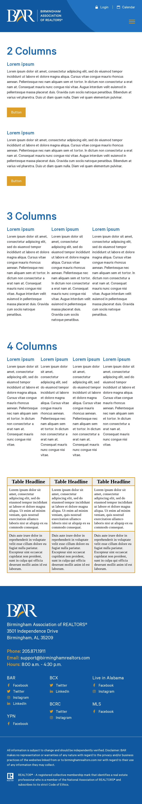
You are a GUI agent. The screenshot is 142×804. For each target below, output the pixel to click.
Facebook (20, 686)
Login (104, 8)
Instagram (21, 698)
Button (16, 113)
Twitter (18, 692)
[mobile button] (131, 21)
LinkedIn (19, 704)
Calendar (128, 8)
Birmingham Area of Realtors (35, 16)
